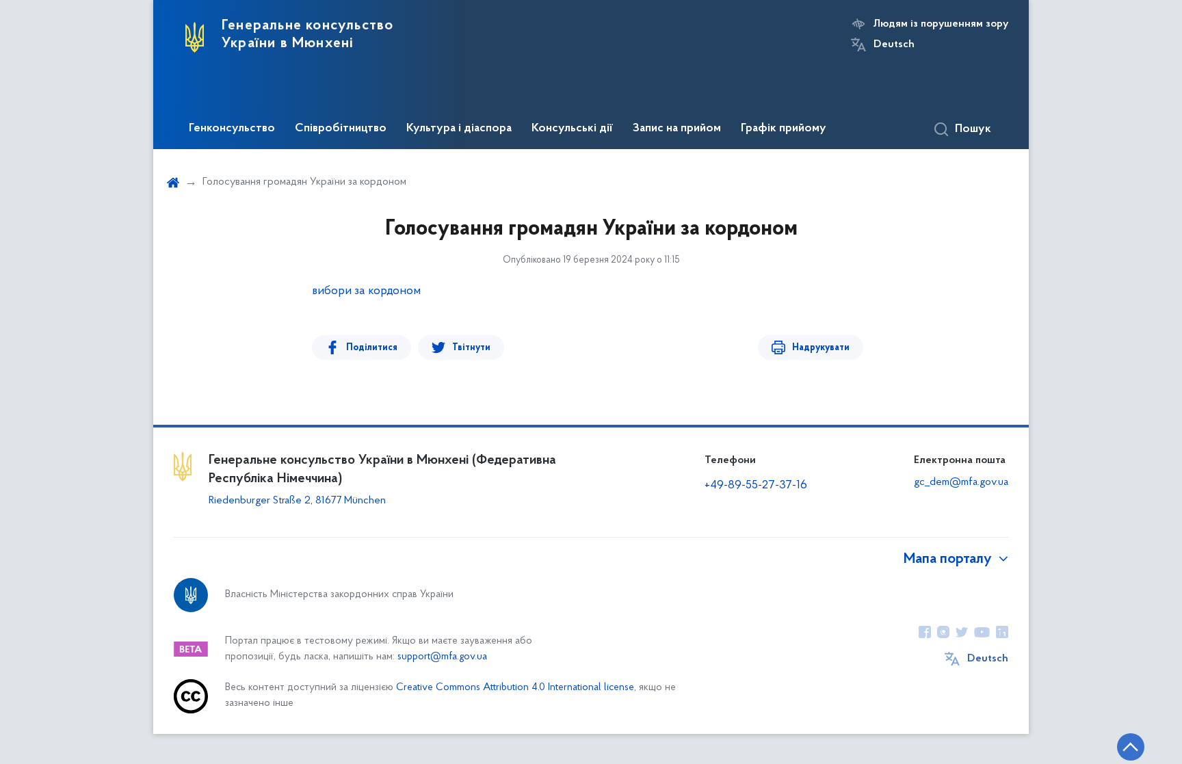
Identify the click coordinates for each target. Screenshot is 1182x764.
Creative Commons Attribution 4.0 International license (515, 688)
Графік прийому (783, 128)
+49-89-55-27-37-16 (756, 485)
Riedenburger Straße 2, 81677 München (297, 500)
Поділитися (371, 348)
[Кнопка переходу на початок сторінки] (1130, 747)
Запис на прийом (677, 128)
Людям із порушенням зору (941, 23)
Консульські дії (572, 128)
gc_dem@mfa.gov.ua (961, 482)
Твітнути (471, 348)
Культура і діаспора (459, 128)
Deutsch (894, 44)
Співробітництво (340, 128)
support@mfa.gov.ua (442, 657)
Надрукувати (821, 348)
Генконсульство (232, 128)
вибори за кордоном (366, 291)
